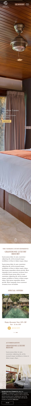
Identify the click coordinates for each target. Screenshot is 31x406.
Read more (15, 399)
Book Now (21, 4)
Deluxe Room (9, 384)
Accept (7, 402)
